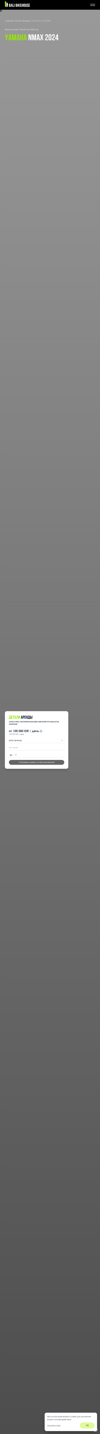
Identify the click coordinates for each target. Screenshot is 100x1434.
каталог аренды (22, 21)
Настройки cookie (53, 1425)
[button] (92, 4)
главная (9, 21)
